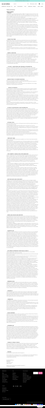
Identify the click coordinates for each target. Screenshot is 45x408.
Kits (11, 6)
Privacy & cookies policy (27, 376)
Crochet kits (4, 389)
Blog (3, 373)
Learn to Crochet (5, 375)
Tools (25, 6)
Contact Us (14, 375)
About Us (24, 373)
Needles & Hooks (5, 390)
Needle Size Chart (5, 376)
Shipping (14, 373)
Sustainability (4, 379)
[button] (12, 6)
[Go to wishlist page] (39, 3)
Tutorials (34, 6)
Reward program (16, 376)
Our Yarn (3, 378)
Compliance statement (27, 378)
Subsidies (24, 381)
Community (4, 380)
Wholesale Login (26, 375)
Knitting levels (15, 379)
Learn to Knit (4, 374)
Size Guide (14, 378)
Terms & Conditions (26, 379)
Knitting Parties (5, 381)
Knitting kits (4, 387)
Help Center (27, 352)
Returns (14, 374)
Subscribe (40, 373)
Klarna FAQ (25, 380)
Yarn (15, 6)
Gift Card (3, 391)
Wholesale (24, 374)
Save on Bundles (19, 6)
